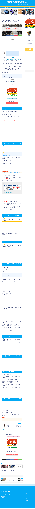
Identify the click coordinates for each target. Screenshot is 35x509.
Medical (27, 498)
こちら (9, 189)
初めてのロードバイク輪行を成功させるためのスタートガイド (11, 59)
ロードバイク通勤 (28, 493)
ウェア (27, 494)
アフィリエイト (27, 502)
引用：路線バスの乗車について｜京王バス (8, 192)
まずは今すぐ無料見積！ (12, 454)
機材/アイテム (12, 7)
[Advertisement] (12, 45)
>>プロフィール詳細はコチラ (3, 496)
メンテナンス (21, 7)
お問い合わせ (31, 7)
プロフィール (26, 7)
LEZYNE (16, 7)
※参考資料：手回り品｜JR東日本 (7, 155)
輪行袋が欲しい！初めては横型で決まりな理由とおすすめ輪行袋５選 (11, 172)
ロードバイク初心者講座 (5, 7)
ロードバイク (27, 489)
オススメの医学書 (28, 499)
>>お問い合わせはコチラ (3, 497)
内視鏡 (27, 500)
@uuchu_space (12, 57)
